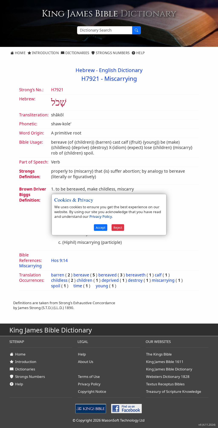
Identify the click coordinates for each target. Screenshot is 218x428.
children (84, 280)
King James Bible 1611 (165, 361)
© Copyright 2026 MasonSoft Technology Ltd (109, 420)
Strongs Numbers (112, 53)
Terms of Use (89, 376)
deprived (110, 280)
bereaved (107, 275)
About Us (85, 361)
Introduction (45, 53)
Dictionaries (76, 53)
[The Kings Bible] (92, 408)
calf (158, 275)
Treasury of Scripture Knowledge (173, 391)
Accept (100, 228)
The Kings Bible (159, 354)
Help (140, 53)
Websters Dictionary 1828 (167, 376)
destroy (135, 280)
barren (57, 275)
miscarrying (163, 280)
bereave (81, 275)
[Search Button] (136, 30)
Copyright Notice (92, 391)
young (102, 286)
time (77, 286)
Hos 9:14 (59, 260)
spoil (55, 286)
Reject (117, 228)
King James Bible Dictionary (169, 369)
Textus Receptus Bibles (165, 384)
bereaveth (136, 275)
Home (20, 53)
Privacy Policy (89, 384)
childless (59, 280)
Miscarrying (120, 78)
